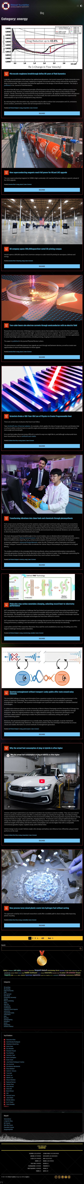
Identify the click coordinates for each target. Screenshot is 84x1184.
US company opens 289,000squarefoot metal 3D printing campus (36, 249)
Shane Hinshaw (10, 1080)
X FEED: (32, 1159)
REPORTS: (45, 1164)
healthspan (33, 973)
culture (78, 970)
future (16, 973)
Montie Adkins (10, 1100)
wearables (33, 633)
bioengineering (8, 1019)
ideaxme (42, 973)
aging (5, 970)
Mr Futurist (7, 1123)
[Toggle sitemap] (78, 6)
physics (21, 184)
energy (21, 108)
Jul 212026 (6, 518)
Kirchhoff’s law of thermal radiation (19, 426)
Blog (42, 13)
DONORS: (37, 1161)
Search (81, 948)
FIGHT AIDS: (33, 1164)
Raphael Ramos (11, 1082)
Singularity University (10, 997)
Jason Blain (9, 1097)
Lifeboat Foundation (12, 1177)
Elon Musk (7, 996)
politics (19, 975)
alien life (6, 1004)
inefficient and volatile (29, 436)
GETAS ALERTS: (46, 1156)
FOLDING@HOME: (32, 1166)
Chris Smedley (10, 1104)
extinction (12, 973)
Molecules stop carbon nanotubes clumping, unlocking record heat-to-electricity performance (42, 604)
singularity (48, 975)
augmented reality (9, 1013)
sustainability (25, 920)
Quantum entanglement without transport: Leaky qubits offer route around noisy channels (42, 692)
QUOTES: (45, 1171)
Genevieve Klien (12, 184)
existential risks (7, 973)
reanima (23, 975)
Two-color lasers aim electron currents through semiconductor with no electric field (43, 325)
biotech (44, 970)
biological (7, 1021)
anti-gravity (7, 1006)
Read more (42, 113)
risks (45, 975)
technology (62, 975)
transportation (26, 108)
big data (6, 1018)
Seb (7, 1093)
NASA (12, 975)
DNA (5, 992)
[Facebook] (56, 1177)
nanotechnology (26, 633)
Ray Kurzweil (7, 994)
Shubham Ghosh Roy (13, 441)
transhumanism (70, 975)
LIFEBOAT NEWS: (46, 1154)
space (51, 975)
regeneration (36, 975)
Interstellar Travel (55, 973)
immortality (48, 973)
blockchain (62, 970)
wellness (77, 975)
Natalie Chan (10, 1084)
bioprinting (7, 1025)
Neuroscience (15, 975)
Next (49, 938)
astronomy (7, 1011)
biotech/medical (8, 1026)
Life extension (70, 973)
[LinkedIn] (62, 1177)
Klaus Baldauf (10, 1068)
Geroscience (7, 1119)
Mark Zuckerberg (9, 1001)
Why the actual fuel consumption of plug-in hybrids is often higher (36, 748)
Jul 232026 (6, 73)
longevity (7, 975)
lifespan (78, 973)
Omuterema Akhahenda (13, 1066)
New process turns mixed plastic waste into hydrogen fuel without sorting (39, 908)
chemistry (22, 560)
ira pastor (62, 973)
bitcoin (57, 970)
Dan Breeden (10, 1048)
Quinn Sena (9, 1046)
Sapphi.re (27, 1177)
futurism (19, 973)
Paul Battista (10, 1053)
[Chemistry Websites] (42, 959)
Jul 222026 (6, 172)
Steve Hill (9, 1089)
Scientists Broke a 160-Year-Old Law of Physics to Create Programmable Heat (41, 416)
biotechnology (51, 970)
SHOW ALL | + (6, 1106)
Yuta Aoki (9, 1073)
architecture (7, 1008)
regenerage (28, 975)
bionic (5, 1023)
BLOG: (44, 1159)
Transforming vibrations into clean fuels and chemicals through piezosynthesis (41, 518)
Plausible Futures (9, 1127)
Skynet (6, 999)
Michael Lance (10, 1095)
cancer (70, 970)
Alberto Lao (9, 1077)
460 (42, 938)
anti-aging (17, 970)
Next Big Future (8, 1125)
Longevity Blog (8, 1121)
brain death (66, 970)
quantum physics (27, 729)
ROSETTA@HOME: (31, 1169)
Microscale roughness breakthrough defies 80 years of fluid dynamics (38, 74)
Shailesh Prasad (11, 1051)
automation (7, 1014)
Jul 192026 (6, 748)
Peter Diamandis (8, 990)
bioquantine (31, 970)
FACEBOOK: (31, 1154)
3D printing (19, 261)
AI (7, 970)
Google (23, 973)
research (42, 975)
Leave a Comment (34, 108)
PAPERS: (45, 1169)
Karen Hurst (9, 1060)
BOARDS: (45, 1161)
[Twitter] (59, 1177)
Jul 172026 (6, 908)
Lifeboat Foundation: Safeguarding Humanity (37, 5)
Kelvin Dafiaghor (11, 1057)
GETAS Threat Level (42, 1147)
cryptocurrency (74, 970)
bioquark (38, 970)
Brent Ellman (10, 1091)
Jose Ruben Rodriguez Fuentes (15, 1062)
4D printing (7, 989)
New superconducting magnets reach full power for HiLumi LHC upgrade (38, 172)
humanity (39, 973)
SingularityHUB (8, 1129)
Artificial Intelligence (24, 970)
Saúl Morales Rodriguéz (13, 108)
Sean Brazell (10, 1086)
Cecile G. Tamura (11, 1071)
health (27, 973)
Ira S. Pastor (9, 1102)
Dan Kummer (10, 1064)
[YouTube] (66, 1177)
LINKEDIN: (32, 1156)
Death (80, 970)
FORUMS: (38, 1171)
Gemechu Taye (10, 1055)
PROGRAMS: (45, 1166)
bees (5, 1016)
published (7, 85)
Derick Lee (9, 1075)
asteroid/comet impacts (11, 1009)
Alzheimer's (11, 970)
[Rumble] (69, 1177)
